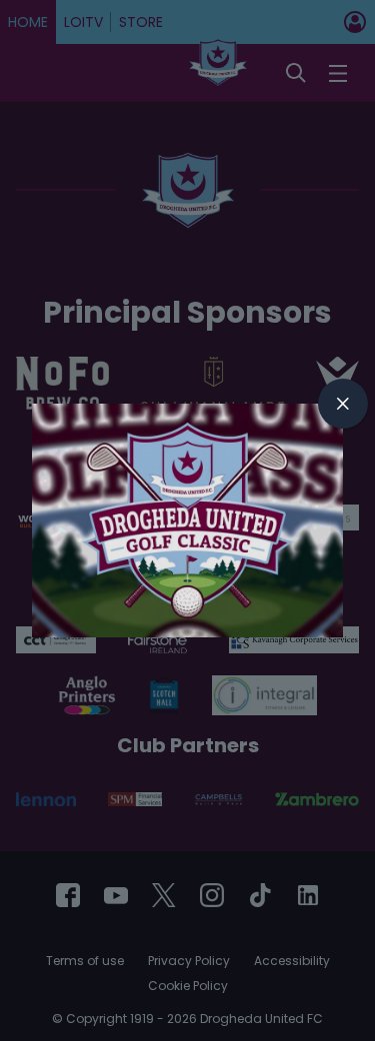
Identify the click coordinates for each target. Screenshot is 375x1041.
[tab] (343, 404)
